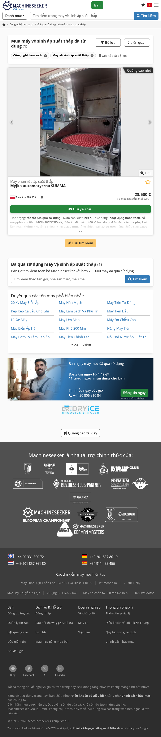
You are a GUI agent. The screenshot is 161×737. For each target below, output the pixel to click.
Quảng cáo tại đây (82, 433)
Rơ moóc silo (108, 583)
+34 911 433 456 (102, 563)
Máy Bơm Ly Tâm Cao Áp (30, 337)
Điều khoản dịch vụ (122, 728)
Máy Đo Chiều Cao (121, 319)
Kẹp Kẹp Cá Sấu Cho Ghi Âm (33, 311)
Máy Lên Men (69, 319)
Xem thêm (82, 344)
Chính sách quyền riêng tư (89, 728)
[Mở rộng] (80, 231)
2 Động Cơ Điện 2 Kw (61, 593)
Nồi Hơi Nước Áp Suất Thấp (129, 337)
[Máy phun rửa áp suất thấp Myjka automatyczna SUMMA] (80, 122)
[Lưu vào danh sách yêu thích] (148, 182)
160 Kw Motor (144, 593)
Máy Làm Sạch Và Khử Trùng (81, 311)
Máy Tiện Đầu (118, 311)
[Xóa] (45, 55)
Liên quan (138, 42)
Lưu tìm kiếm (82, 243)
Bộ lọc (109, 42)
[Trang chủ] (4, 24)
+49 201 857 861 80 (31, 563)
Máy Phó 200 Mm (72, 328)
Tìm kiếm (148, 15)
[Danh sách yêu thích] (143, 5)
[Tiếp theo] (149, 122)
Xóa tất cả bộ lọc (114, 56)
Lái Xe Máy (19, 319)
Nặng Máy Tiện (118, 328)
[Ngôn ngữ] (149, 5)
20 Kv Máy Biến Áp (25, 302)
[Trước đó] (11, 122)
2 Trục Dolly (132, 583)
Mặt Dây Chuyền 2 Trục (23, 593)
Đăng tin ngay (134, 392)
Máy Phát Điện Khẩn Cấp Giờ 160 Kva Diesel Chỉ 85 (56, 583)
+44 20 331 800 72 (30, 556)
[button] (156, 5)
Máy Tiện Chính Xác (74, 337)
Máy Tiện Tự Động (121, 302)
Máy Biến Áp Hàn (24, 328)
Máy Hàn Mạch (70, 302)
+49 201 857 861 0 (104, 556)
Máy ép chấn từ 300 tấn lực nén (105, 593)
